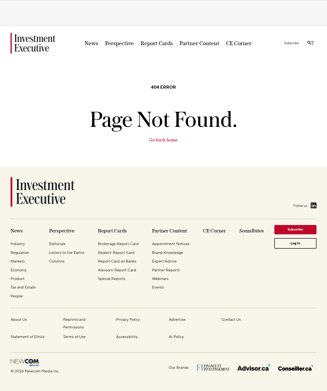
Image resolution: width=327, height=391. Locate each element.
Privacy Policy (128, 319)
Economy (19, 270)
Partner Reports (166, 270)
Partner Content (199, 43)
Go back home (163, 139)
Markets (18, 261)
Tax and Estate (23, 287)
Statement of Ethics (28, 336)
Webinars (160, 278)
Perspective (119, 43)
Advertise (177, 319)
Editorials (57, 243)
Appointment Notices (171, 243)
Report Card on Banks (117, 261)
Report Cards (157, 43)
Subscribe (291, 43)
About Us (19, 319)
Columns (56, 261)
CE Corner (239, 43)
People (17, 296)
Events (158, 287)
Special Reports (111, 278)
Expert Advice (164, 261)
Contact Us (231, 319)
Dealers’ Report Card (116, 252)
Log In (295, 243)
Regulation (20, 252)
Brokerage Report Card (118, 243)
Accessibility (127, 336)
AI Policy (176, 336)
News (91, 43)
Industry (18, 243)
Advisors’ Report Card (117, 270)
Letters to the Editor (67, 252)
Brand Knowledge (167, 252)
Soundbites (251, 230)
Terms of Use (74, 336)
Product (17, 278)
